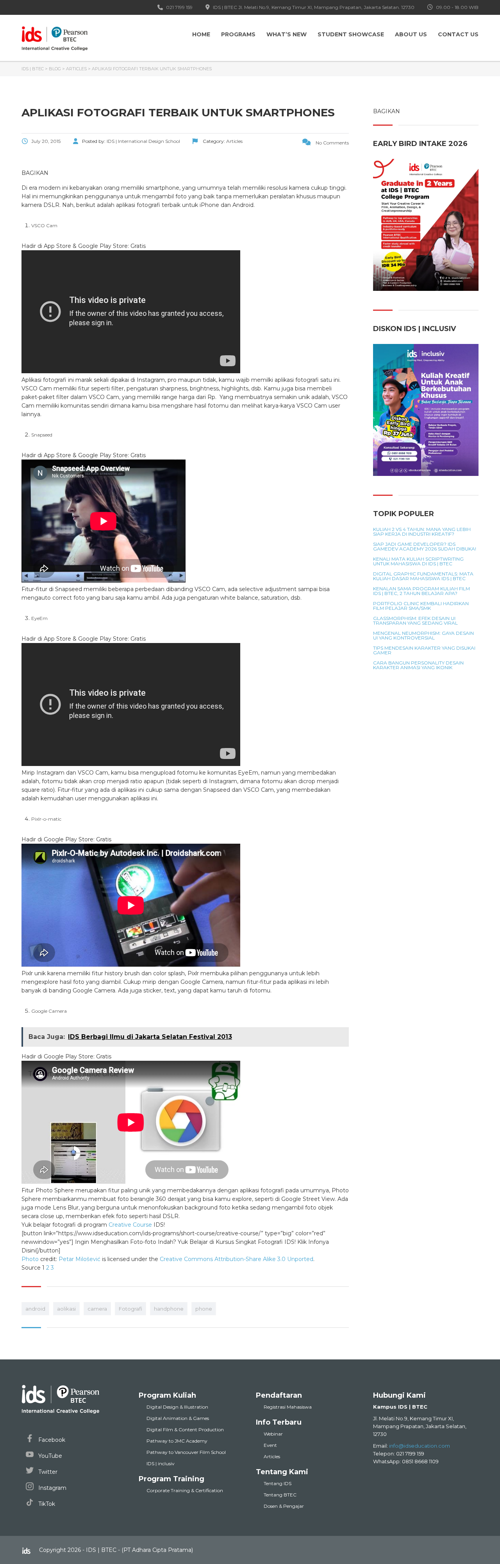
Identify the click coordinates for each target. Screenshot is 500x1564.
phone (203, 1309)
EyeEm (39, 618)
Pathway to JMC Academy (176, 1441)
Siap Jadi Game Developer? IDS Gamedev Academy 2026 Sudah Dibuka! (424, 546)
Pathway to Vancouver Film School (186, 1452)
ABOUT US (411, 34)
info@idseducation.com (419, 1446)
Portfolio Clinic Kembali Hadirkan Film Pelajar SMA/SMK (421, 606)
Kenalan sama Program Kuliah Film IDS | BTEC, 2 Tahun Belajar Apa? (421, 591)
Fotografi (130, 1309)
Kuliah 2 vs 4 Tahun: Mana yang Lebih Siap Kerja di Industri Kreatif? (422, 531)
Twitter (47, 1471)
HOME (201, 34)
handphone (169, 1309)
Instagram (51, 1487)
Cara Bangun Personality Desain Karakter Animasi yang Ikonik (418, 665)
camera (97, 1309)
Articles (272, 1456)
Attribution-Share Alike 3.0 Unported (263, 1259)
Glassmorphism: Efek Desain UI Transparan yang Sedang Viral (415, 620)
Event (270, 1445)
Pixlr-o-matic (46, 819)
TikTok (46, 1503)
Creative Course (130, 1224)
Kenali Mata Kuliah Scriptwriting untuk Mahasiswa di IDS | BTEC (418, 561)
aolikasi (66, 1309)
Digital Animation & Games (177, 1418)
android (35, 1309)
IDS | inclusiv (160, 1463)
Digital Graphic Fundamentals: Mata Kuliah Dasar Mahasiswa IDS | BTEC (423, 576)
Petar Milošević (79, 1259)
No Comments (331, 143)
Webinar (273, 1434)
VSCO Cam (44, 225)
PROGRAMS (238, 34)
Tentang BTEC (280, 1495)
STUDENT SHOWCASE (351, 34)
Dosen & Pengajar (284, 1506)
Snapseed (41, 435)
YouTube (49, 1455)
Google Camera (49, 1011)
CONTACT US (458, 34)
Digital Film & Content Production (185, 1429)
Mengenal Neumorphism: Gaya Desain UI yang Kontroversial (423, 635)
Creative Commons (186, 1259)
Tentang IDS (277, 1483)
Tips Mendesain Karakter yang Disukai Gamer (424, 650)
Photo (30, 1259)
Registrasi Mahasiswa (288, 1407)
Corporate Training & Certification (184, 1490)
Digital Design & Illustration (177, 1407)
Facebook (51, 1439)
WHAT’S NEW (286, 34)
